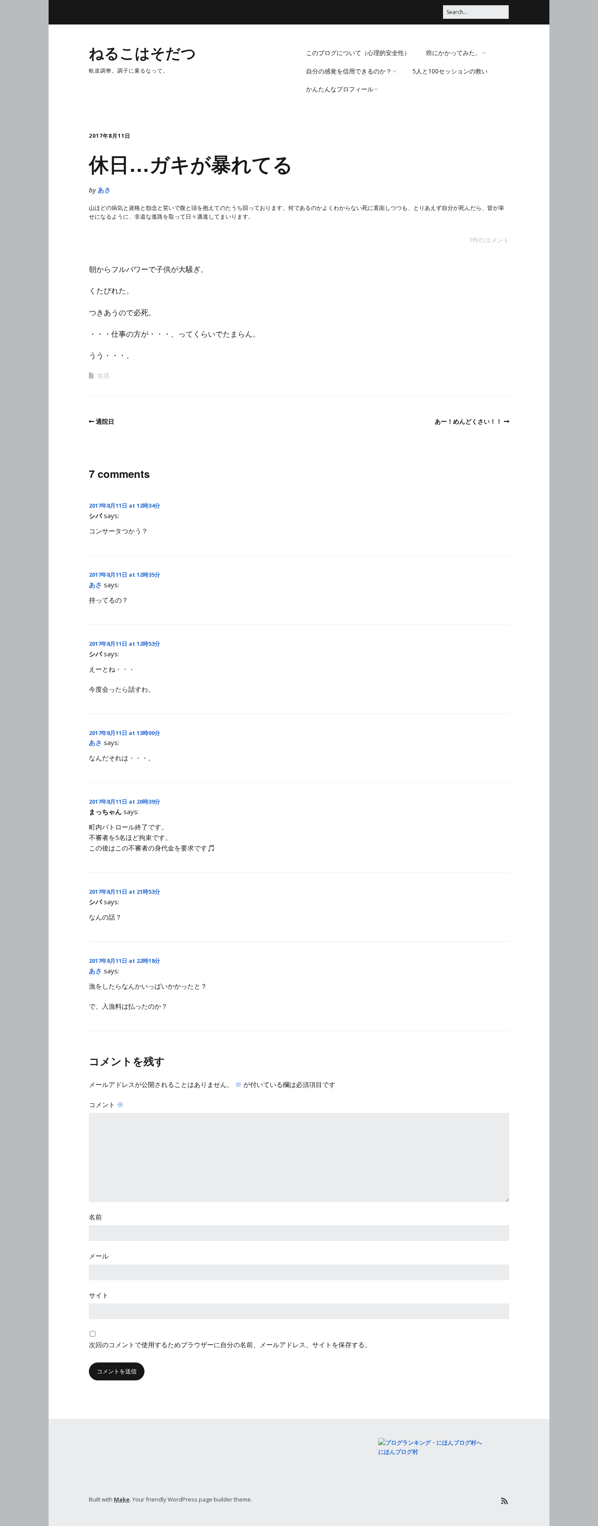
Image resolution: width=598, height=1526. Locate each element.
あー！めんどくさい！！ (468, 421)
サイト (99, 1295)
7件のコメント (489, 240)
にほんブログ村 (398, 1452)
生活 (103, 375)
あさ (104, 189)
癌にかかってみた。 (453, 53)
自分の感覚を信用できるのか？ (349, 71)
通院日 (105, 421)
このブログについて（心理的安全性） (358, 53)
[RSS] (504, 1501)
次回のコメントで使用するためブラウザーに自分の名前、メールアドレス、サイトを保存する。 (230, 1344)
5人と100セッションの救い (450, 71)
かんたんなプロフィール (339, 89)
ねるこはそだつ (142, 52)
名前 (95, 1216)
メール (99, 1255)
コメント (106, 1104)
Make (122, 1499)
